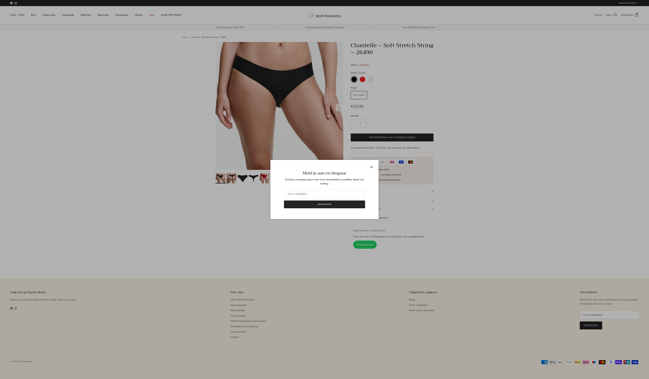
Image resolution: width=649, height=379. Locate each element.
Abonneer (324, 204)
